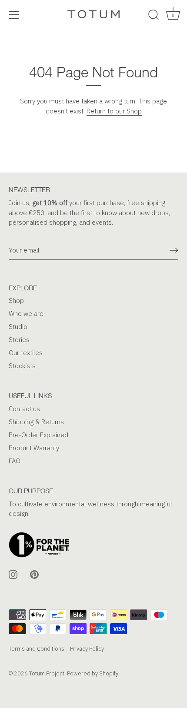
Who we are (26, 313)
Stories (19, 340)
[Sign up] (174, 250)
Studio (18, 326)
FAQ (14, 461)
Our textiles (26, 353)
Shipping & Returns (36, 422)
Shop (16, 300)
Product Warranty (34, 448)
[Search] (153, 16)
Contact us (24, 409)
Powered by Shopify (92, 673)
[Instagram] (13, 574)
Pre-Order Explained (38, 435)
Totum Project (46, 673)
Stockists (22, 366)
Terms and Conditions (36, 648)
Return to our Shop (114, 111)
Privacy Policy (87, 648)
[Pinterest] (34, 574)
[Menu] (13, 14)
